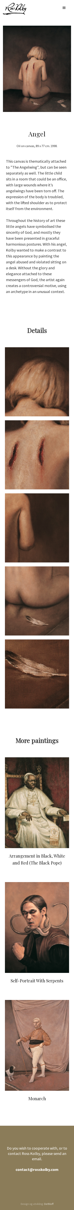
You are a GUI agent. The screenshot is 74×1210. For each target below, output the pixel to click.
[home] (13, 8)
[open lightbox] (37, 383)
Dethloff (48, 1204)
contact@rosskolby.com (37, 1169)
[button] (64, 8)
